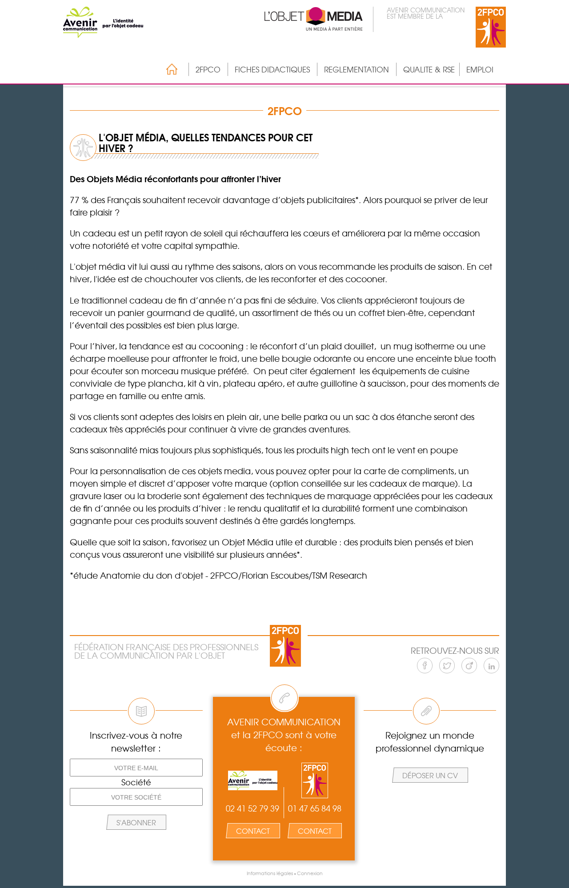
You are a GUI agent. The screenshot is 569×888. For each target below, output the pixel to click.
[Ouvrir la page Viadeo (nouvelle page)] (469, 665)
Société (136, 782)
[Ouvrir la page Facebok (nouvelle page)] (424, 665)
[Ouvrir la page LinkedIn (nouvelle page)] (491, 665)
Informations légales (270, 873)
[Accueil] (167, 69)
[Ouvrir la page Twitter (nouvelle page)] (447, 665)
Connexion (310, 873)
